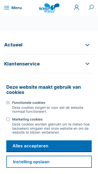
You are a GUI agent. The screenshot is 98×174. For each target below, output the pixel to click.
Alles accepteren (30, 145)
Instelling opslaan (31, 161)
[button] (49, 45)
